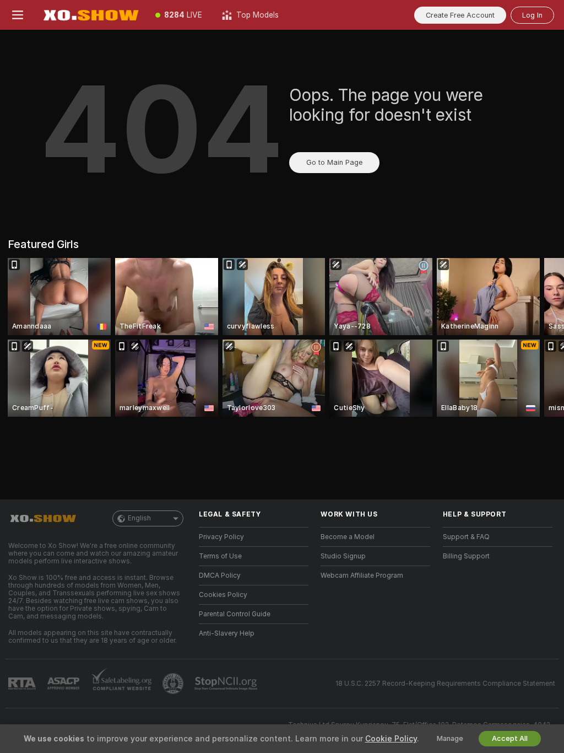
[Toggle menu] (17, 15)
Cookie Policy (391, 738)
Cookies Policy (223, 595)
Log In (532, 15)
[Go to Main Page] (90, 15)
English (139, 518)
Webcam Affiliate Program (362, 575)
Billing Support (466, 556)
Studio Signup (343, 556)
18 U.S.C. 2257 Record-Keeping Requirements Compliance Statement (445, 683)
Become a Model (348, 537)
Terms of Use (220, 556)
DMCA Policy (220, 575)
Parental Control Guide (234, 614)
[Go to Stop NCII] (226, 683)
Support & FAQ (466, 537)
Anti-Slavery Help (226, 633)
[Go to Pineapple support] (174, 683)
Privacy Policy (221, 537)
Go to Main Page (334, 162)
